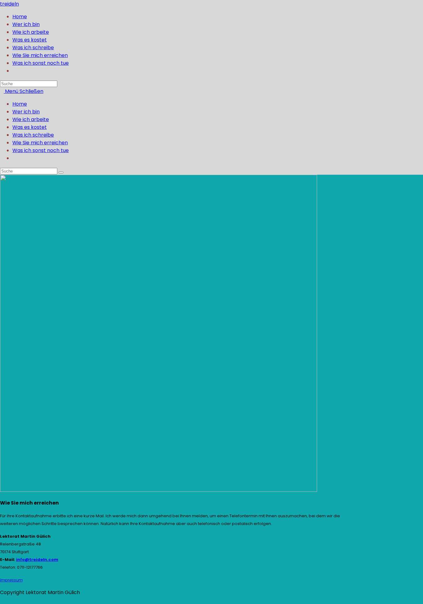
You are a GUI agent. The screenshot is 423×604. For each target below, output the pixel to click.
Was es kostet (29, 127)
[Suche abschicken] (61, 172)
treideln (9, 3)
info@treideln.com (37, 559)
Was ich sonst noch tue (40, 150)
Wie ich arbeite (30, 119)
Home (19, 103)
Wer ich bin (26, 111)
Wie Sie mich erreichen (40, 142)
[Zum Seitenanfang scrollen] (2, 600)
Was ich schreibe (33, 134)
